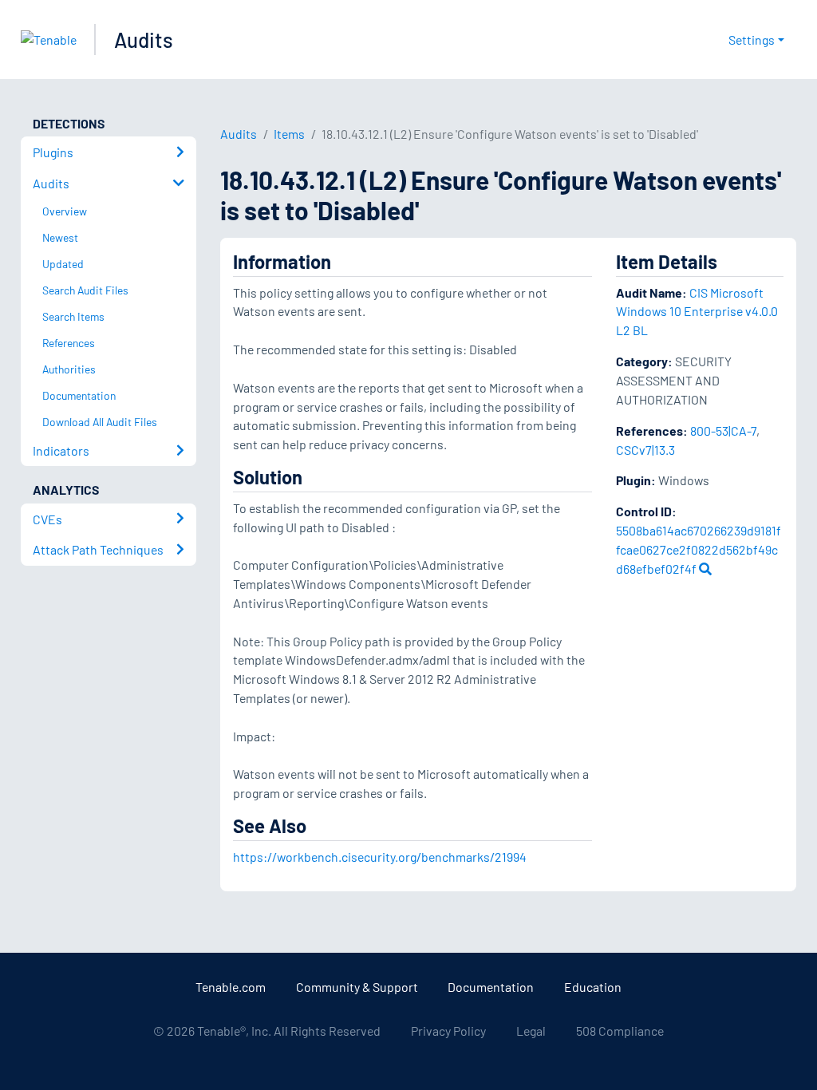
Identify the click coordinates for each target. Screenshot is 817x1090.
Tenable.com (230, 986)
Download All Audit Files (99, 421)
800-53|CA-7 (723, 430)
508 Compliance (620, 1030)
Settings (751, 39)
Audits (143, 39)
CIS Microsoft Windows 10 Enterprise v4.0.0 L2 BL (697, 311)
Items (289, 133)
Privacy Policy (448, 1030)
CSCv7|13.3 (645, 449)
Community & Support (357, 986)
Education (593, 986)
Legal (531, 1030)
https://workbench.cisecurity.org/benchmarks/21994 (380, 856)
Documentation (491, 986)
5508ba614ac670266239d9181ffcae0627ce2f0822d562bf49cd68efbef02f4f (698, 549)
